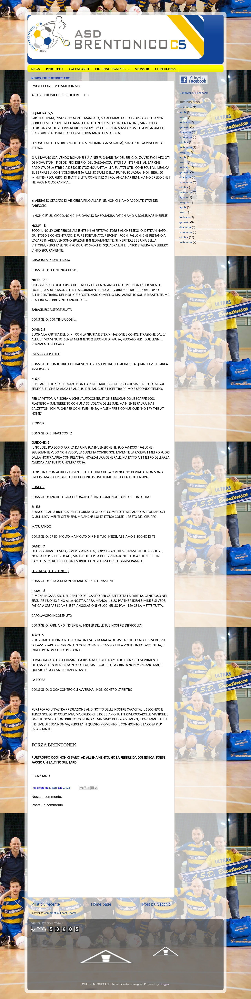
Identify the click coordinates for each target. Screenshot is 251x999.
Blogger (164, 984)
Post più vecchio (156, 904)
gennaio (184, 127)
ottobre (183, 142)
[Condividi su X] (89, 788)
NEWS (35, 69)
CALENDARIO (79, 69)
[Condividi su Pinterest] (96, 788)
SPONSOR (142, 69)
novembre (185, 137)
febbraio (184, 122)
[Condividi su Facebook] (92, 788)
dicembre (185, 132)
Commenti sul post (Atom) (60, 912)
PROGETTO (54, 69)
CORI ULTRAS (165, 69)
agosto (183, 197)
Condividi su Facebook (193, 92)
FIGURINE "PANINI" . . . (112, 69)
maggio (184, 152)
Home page (101, 904)
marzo (183, 117)
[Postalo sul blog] (85, 788)
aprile (182, 112)
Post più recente (45, 904)
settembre (185, 107)
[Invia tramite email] (81, 788)
